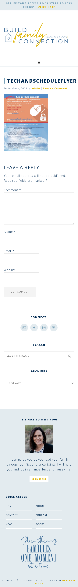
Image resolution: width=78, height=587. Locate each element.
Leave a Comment (55, 88)
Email (9, 251)
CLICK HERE (46, 7)
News (9, 524)
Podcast (41, 515)
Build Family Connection (36, 35)
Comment (12, 190)
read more (39, 479)
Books (40, 524)
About (40, 506)
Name (10, 232)
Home (9, 506)
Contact (12, 515)
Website (10, 270)
